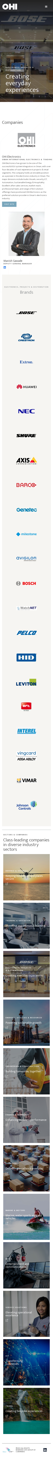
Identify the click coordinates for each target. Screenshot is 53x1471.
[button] (46, 6)
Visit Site (9, 204)
